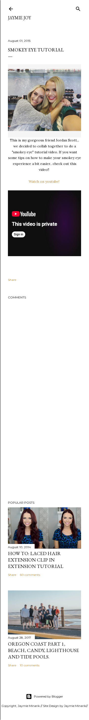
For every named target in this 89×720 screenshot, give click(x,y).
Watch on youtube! (44, 181)
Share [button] (12, 280)
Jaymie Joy (19, 18)
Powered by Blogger (48, 696)
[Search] (78, 8)
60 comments (30, 575)
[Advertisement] (44, 457)
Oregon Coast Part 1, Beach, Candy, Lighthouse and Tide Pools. (43, 650)
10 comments (29, 665)
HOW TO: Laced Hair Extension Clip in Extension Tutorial (35, 559)
